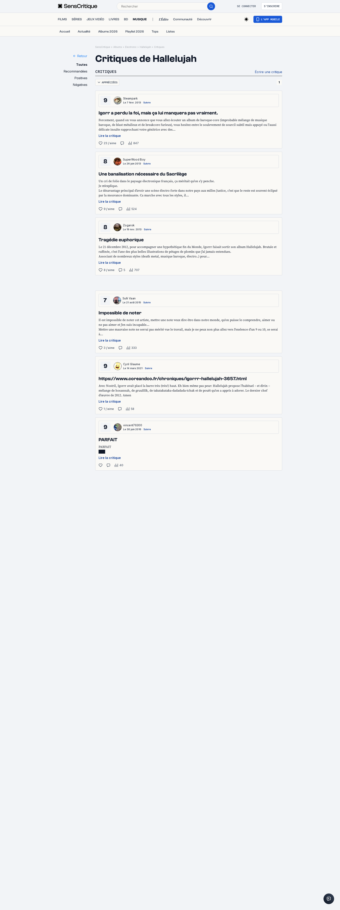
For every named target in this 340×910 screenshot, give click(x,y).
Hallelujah (145, 47)
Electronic (131, 47)
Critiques (159, 47)
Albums (117, 47)
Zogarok (129, 225)
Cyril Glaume (131, 364)
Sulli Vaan (129, 298)
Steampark (130, 98)
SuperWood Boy (134, 159)
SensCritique (102, 47)
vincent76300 (132, 425)
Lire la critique (110, 136)
